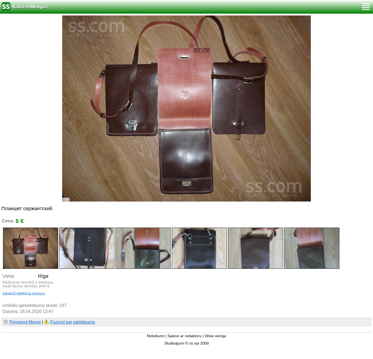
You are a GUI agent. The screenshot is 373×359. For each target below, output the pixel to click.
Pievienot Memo (25, 322)
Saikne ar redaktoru (184, 336)
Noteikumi (155, 336)
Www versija (215, 336)
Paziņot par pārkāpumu (72, 322)
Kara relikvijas (30, 6)
